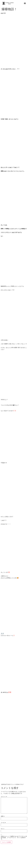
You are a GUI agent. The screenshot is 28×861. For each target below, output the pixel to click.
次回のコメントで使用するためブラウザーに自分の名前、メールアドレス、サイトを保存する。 (14, 837)
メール (3, 822)
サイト (3, 828)
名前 (2, 816)
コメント (4, 796)
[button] (24, 3)
